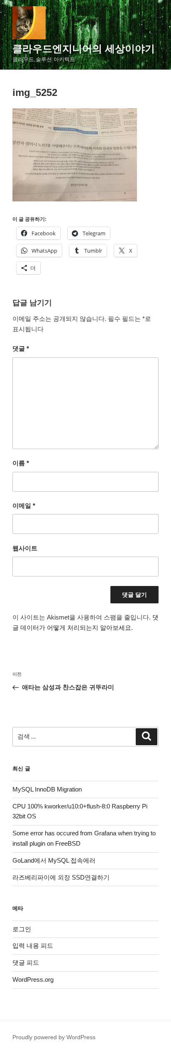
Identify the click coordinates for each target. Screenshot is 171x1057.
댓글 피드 (25, 962)
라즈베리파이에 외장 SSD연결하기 (61, 877)
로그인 (21, 929)
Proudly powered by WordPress (53, 1037)
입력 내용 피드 (32, 945)
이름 (20, 462)
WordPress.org (33, 979)
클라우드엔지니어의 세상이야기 (83, 48)
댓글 (20, 348)
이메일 (23, 505)
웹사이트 (24, 548)
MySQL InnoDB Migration (47, 789)
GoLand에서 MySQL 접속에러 (53, 860)
